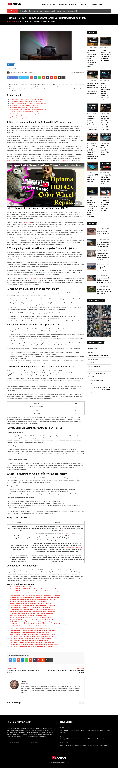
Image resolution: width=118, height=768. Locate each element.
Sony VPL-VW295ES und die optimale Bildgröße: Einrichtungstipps (30, 603)
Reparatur (63, 160)
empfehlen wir (11, 160)
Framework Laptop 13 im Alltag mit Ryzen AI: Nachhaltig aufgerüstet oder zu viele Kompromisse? (105, 123)
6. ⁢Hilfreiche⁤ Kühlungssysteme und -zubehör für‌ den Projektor (28, 109)
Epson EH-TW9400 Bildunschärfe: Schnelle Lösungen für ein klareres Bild (33, 630)
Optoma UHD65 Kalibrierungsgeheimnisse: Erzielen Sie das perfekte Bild (32, 599)
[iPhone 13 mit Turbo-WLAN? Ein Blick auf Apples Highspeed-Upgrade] (105, 191)
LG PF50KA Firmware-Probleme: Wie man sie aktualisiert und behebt (31, 613)
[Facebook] (10, 660)
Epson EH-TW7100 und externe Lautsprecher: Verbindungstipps (30, 607)
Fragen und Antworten (16, 116)
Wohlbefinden (86, 4)
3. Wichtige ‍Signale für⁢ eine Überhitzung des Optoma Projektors (28, 103)
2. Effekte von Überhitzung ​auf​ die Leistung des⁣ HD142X (26, 101)
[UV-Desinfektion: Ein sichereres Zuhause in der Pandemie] (91, 289)
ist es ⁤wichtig (34, 278)
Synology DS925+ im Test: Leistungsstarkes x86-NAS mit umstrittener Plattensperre (84, 739)
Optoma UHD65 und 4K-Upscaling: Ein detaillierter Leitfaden (29, 601)
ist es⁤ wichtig (66, 534)
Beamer (14, 21)
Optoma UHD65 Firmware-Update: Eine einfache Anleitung (28, 593)
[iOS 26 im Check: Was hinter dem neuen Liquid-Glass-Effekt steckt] (105, 137)
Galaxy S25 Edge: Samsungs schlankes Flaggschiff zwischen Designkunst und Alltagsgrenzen (92, 152)
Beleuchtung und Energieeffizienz (98, 355)
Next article (80, 668)
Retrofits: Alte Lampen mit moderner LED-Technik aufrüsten (104, 244)
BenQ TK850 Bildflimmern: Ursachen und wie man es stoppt (28, 615)
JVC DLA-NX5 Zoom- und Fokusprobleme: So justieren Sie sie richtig (31, 636)
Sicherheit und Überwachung (97, 373)
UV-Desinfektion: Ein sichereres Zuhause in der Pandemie (104, 291)
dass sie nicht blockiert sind (74, 547)
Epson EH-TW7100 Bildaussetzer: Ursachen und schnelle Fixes (29, 632)
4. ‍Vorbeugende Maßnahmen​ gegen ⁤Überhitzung (24, 105)
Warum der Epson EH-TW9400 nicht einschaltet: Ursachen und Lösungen (33, 611)
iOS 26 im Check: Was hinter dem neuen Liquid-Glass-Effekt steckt (105, 150)
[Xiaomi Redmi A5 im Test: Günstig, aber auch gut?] (92, 166)
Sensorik (91, 370)
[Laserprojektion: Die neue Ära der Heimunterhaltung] (91, 266)
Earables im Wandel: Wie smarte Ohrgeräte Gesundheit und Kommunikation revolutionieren (92, 123)
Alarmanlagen (92, 348)
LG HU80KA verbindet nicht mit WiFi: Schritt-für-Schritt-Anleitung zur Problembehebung (38, 624)
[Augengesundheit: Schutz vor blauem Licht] (91, 231)
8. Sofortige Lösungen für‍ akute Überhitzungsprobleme (26, 114)
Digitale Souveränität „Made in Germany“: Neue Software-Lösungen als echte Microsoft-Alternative (92, 208)
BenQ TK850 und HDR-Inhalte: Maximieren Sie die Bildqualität (29, 640)
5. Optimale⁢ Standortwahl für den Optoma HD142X (24, 107)
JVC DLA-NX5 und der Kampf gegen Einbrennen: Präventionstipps (30, 638)
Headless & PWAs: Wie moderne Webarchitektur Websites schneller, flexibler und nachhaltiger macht (105, 92)
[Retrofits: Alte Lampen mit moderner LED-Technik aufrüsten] (91, 242)
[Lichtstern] (22, 72)
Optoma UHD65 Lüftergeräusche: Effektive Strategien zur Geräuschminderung (34, 597)
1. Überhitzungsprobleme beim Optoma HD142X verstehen (26, 99)
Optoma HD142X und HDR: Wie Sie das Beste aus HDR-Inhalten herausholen (33, 589)
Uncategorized (92, 384)
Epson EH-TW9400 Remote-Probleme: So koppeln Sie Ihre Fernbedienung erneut (35, 595)
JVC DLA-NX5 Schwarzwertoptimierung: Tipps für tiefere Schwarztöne (32, 646)
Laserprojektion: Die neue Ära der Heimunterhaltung (103, 269)
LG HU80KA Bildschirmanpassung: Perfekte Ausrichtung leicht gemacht (32, 609)
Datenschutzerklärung (13, 742)
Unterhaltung (62, 4)
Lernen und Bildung (48, 4)
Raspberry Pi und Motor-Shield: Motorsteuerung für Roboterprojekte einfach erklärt (84, 745)
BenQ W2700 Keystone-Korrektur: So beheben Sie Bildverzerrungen (31, 628)
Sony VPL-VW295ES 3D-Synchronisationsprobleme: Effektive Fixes (31, 618)
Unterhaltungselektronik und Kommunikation (102, 388)
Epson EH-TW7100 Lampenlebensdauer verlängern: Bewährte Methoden (32, 605)
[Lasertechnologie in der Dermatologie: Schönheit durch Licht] (91, 278)
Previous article (12, 668)
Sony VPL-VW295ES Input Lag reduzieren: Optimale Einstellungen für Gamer (34, 644)
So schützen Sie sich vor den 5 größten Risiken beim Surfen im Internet (105, 179)
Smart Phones (92, 377)
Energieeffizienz (73, 4)
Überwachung (97, 4)
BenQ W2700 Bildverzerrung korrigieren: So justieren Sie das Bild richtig (32, 634)
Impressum (34, 742)
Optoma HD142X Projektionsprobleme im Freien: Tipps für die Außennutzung (34, 591)
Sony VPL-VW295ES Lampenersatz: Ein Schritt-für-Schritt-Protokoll (31, 620)
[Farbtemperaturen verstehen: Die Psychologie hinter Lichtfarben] (91, 253)
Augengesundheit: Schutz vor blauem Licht (103, 233)
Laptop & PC (92, 363)
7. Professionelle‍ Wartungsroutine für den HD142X (24, 112)
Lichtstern (24, 681)
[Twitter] (14, 660)
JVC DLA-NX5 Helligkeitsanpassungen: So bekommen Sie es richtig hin (32, 642)
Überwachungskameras (95, 380)
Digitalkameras (93, 359)
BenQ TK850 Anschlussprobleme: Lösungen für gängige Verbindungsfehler (33, 622)
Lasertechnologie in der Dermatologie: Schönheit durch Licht (104, 280)
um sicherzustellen (60, 89)
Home (9, 21)
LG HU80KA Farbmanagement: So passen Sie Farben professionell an (31, 626)
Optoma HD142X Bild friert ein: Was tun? (22, 587)
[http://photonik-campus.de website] (20, 72)
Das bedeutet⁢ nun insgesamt (18, 118)
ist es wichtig (28, 222)
